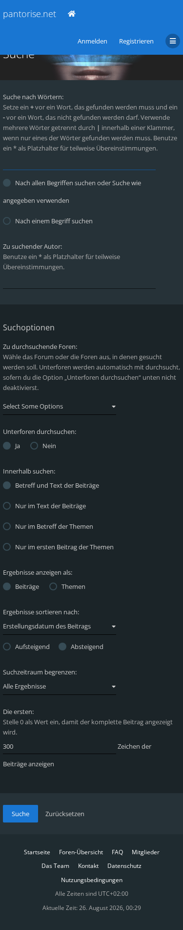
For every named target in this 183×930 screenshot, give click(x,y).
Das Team (55, 866)
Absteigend (87, 646)
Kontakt (88, 866)
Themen (73, 586)
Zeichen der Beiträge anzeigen (77, 755)
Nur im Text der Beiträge (50, 505)
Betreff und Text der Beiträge (57, 485)
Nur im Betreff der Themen (54, 526)
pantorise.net (29, 14)
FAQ (117, 852)
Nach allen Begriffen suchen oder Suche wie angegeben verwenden (72, 191)
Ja (17, 445)
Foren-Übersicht (81, 852)
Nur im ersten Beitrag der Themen (64, 546)
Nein (49, 445)
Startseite (37, 852)
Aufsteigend (32, 646)
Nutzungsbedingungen (91, 880)
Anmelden (92, 41)
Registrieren (136, 41)
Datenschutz (124, 866)
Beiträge (27, 586)
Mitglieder (146, 852)
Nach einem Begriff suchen (54, 220)
